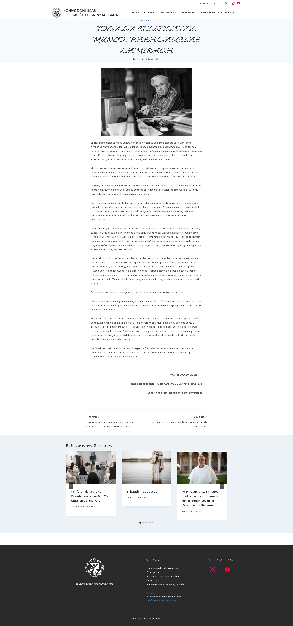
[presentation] (91, 467)
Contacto (216, 3)
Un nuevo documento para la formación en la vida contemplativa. (179, 422)
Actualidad (208, 12)
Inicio (135, 12)
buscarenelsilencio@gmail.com (164, 596)
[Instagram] (233, 3)
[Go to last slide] (71, 485)
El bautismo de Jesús (142, 491)
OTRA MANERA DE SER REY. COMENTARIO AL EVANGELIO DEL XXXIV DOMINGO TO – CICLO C (111, 422)
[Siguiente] (222, 485)
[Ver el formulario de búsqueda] (226, 3)
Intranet (204, 3)
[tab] (140, 523)
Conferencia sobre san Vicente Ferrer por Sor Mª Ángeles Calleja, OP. (89, 496)
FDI (138, 59)
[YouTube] (238, 3)
